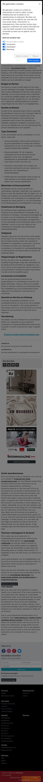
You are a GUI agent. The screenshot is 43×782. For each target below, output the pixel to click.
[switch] (4, 44)
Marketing (10, 49)
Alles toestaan (33, 60)
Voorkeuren (10, 44)
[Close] (39, 4)
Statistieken (10, 47)
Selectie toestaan (22, 56)
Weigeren (35, 56)
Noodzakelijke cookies (15, 42)
